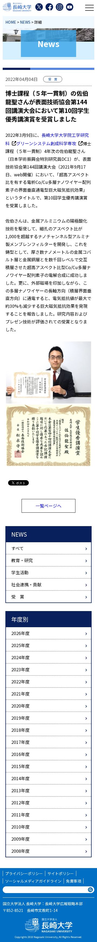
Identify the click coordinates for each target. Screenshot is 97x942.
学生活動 (20, 572)
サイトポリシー (60, 873)
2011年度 (20, 814)
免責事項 (73, 881)
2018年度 (20, 730)
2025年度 (20, 645)
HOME (10, 22)
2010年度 (20, 826)
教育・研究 (22, 560)
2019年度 (20, 718)
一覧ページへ (48, 505)
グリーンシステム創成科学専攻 (46, 143)
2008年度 (20, 851)
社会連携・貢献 (26, 584)
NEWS (25, 22)
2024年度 (20, 657)
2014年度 (20, 778)
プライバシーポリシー (24, 873)
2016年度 (20, 754)
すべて (17, 548)
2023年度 (20, 669)
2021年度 (20, 693)
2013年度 (20, 790)
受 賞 (17, 596)
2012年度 (20, 802)
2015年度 (20, 766)
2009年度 (20, 839)
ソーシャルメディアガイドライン (33, 881)
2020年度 (20, 705)
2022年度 (20, 681)
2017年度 (20, 742)
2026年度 (20, 633)
